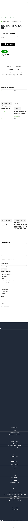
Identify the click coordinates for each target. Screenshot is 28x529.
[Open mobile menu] (1, 2)
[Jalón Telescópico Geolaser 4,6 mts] (7, 93)
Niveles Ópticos (5, 289)
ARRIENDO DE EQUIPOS (6, 251)
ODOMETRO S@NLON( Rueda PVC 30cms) (20, 112)
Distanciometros (5, 276)
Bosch (3, 298)
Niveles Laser (4, 287)
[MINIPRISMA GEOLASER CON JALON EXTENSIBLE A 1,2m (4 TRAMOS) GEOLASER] (20, 166)
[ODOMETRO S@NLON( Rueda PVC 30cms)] (20, 95)
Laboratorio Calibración (8, 260)
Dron (3, 278)
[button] (8, 44)
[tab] (10, 66)
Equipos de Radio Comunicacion (8, 280)
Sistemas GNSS (5, 291)
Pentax (3, 303)
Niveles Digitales (5, 284)
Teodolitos (4, 293)
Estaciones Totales (6, 282)
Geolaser (3, 301)
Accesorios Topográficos (10, 17)
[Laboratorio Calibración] (3, 257)
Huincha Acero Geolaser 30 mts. (5, 224)
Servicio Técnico (6, 242)
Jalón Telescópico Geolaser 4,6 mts (5, 107)
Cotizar (4, 51)
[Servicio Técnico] (3, 239)
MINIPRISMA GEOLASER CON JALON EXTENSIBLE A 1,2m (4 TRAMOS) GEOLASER (20, 226)
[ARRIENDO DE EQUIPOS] (3, 248)
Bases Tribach (21, 36)
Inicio (2, 17)
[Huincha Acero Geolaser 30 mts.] (7, 166)
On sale (3, 308)
